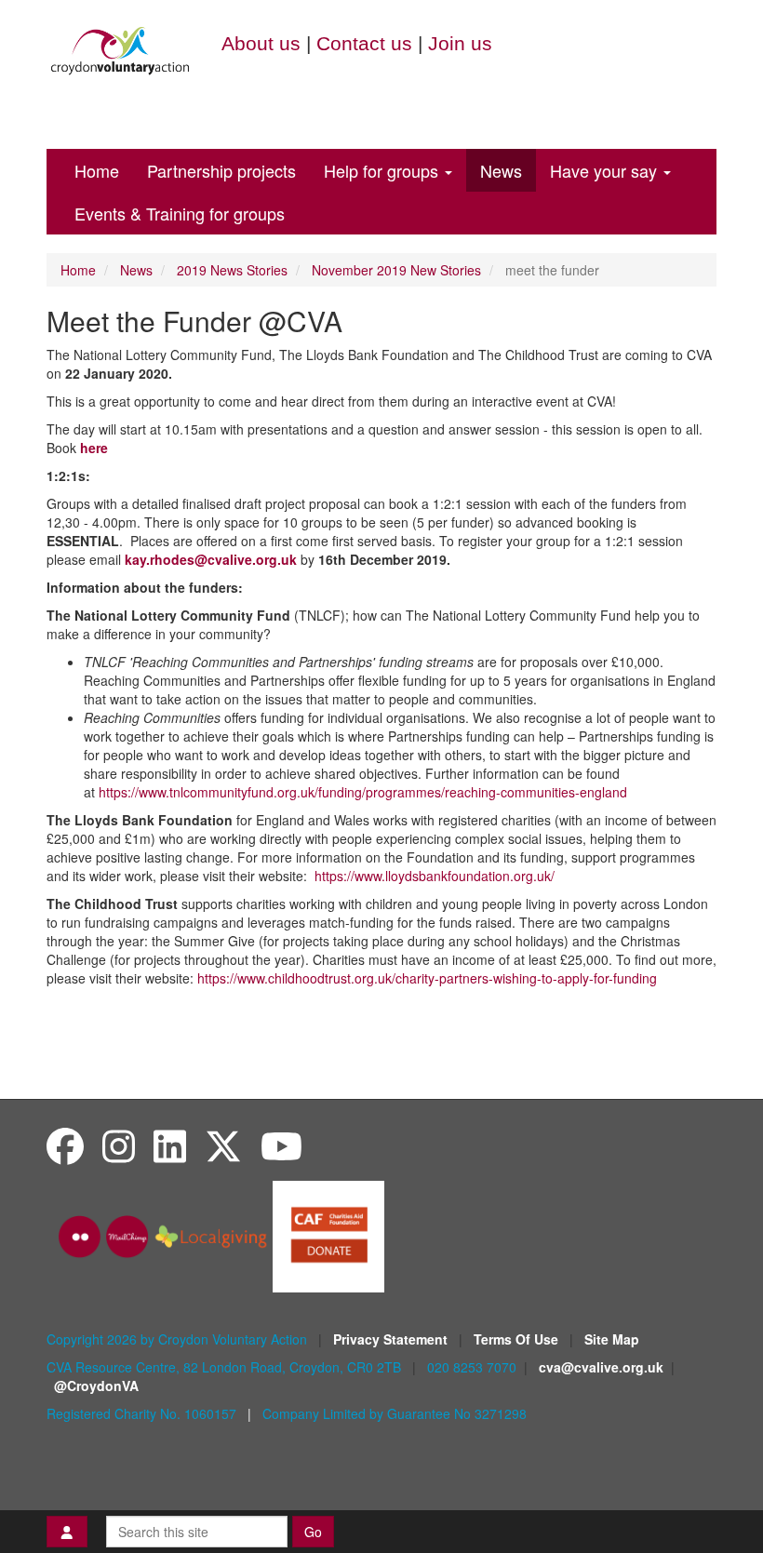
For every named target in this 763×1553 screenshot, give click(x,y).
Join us (460, 43)
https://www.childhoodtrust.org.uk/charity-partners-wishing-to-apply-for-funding (427, 978)
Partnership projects (221, 170)
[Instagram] (118, 1144)
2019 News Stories (232, 270)
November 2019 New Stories (396, 270)
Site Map (611, 1339)
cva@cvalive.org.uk (601, 1367)
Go (313, 1531)
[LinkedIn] (170, 1144)
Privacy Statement (392, 1339)
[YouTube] (281, 1144)
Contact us (364, 43)
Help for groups (383, 170)
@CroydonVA (96, 1385)
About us (261, 43)
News (501, 170)
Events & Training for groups (179, 213)
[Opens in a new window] (328, 1234)
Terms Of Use (518, 1339)
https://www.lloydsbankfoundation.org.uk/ (435, 875)
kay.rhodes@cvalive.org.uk (211, 559)
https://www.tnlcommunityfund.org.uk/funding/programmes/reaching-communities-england (363, 792)
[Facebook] (65, 1144)
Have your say (606, 170)
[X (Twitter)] (223, 1144)
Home (96, 170)
